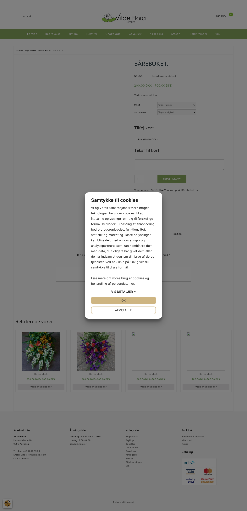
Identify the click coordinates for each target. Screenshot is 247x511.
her (131, 283)
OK (123, 300)
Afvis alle (123, 310)
